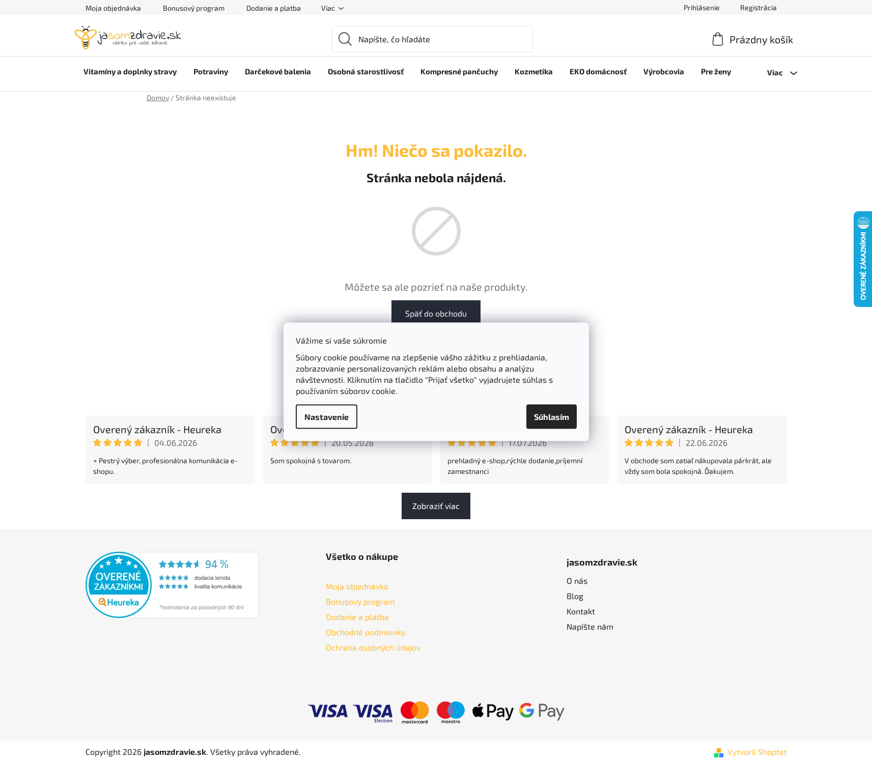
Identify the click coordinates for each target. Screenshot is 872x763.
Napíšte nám (590, 626)
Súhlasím (551, 416)
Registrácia (758, 7)
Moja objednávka (113, 8)
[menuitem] (130, 71)
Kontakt (581, 611)
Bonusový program (193, 8)
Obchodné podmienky (365, 632)
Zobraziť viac (436, 506)
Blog (575, 596)
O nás (577, 580)
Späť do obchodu (436, 313)
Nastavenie (326, 416)
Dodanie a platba (273, 8)
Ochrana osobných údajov (373, 647)
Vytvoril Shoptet (757, 751)
